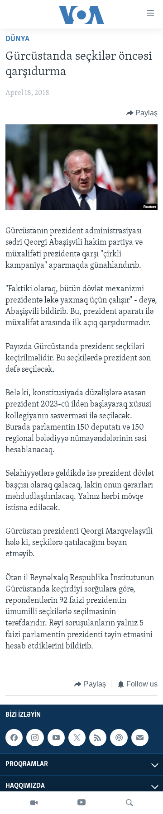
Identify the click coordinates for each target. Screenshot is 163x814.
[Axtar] (129, 802)
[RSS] (97, 738)
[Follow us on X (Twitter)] (77, 738)
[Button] (142, 113)
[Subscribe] (140, 738)
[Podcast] (118, 738)
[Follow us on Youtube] (56, 738)
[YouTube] (81, 802)
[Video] (34, 802)
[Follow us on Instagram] (34, 738)
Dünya (17, 39)
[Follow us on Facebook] (14, 738)
